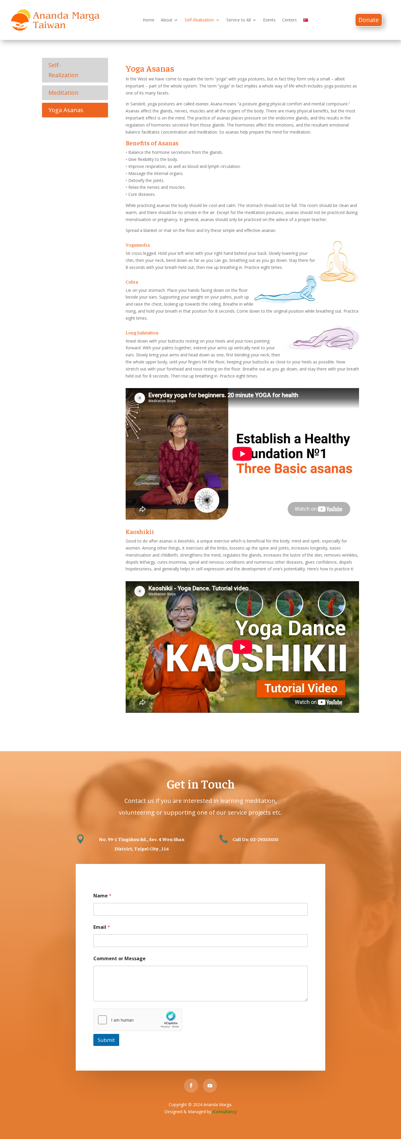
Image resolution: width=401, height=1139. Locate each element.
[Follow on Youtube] (210, 1086)
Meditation (63, 93)
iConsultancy (225, 1111)
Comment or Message (119, 958)
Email (101, 927)
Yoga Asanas (65, 110)
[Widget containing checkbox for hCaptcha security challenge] (137, 1020)
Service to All (238, 20)
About (166, 20)
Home (148, 20)
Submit (106, 1040)
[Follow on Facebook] (191, 1086)
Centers (289, 20)
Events (269, 20)
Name (102, 896)
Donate (368, 20)
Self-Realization (199, 20)
